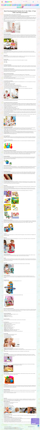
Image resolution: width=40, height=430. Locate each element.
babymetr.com (19, 427)
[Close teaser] (38, 418)
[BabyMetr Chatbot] (38, 426)
